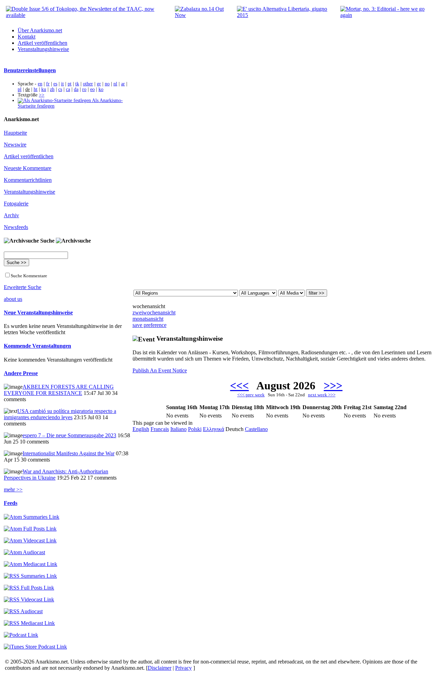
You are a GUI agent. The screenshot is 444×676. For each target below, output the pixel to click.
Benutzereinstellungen (30, 70)
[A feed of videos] (30, 540)
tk (77, 83)
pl (20, 89)
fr (48, 83)
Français (160, 429)
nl (115, 83)
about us (13, 299)
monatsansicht (148, 319)
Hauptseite (15, 133)
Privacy (183, 668)
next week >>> (321, 394)
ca (68, 89)
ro (84, 89)
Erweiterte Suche (22, 287)
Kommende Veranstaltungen (37, 346)
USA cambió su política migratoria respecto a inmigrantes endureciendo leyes (60, 414)
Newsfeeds (16, 227)
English (141, 429)
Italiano (178, 429)
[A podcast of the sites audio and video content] (21, 635)
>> (41, 95)
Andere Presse (21, 373)
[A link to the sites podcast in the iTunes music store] (35, 647)
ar (123, 83)
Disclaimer (159, 668)
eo (92, 89)
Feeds (10, 503)
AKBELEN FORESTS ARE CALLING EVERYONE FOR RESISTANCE (59, 390)
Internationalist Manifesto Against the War (68, 453)
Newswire (15, 144)
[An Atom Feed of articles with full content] (30, 529)
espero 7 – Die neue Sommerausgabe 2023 (69, 435)
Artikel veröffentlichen (42, 43)
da (76, 89)
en (40, 83)
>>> (333, 385)
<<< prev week (251, 394)
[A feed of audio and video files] (30, 564)
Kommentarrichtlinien (28, 180)
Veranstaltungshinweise (43, 49)
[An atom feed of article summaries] (31, 517)
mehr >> (13, 489)
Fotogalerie (16, 203)
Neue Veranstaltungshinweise (38, 312)
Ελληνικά (213, 429)
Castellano (256, 429)
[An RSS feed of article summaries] (30, 576)
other (88, 83)
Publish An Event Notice (160, 370)
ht (35, 89)
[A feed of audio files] (24, 552)
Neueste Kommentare (27, 168)
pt (69, 83)
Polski (195, 429)
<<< (239, 385)
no (107, 83)
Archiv (11, 215)
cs (60, 89)
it (62, 83)
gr (99, 83)
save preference (149, 325)
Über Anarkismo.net (40, 30)
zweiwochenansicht (154, 312)
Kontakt (26, 37)
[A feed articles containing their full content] (29, 588)
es (55, 83)
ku (43, 89)
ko (101, 89)
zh (52, 89)
